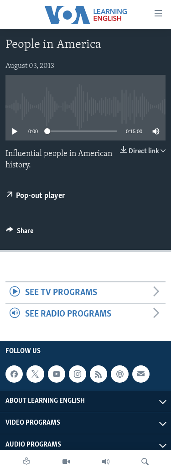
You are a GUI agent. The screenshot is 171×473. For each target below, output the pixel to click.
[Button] (19, 233)
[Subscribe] (141, 374)
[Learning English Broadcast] (105, 461)
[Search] (145, 461)
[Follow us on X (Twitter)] (35, 374)
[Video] (66, 461)
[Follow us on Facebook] (14, 374)
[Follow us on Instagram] (77, 374)
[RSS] (98, 374)
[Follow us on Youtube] (56, 374)
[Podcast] (119, 374)
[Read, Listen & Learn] (26, 461)
